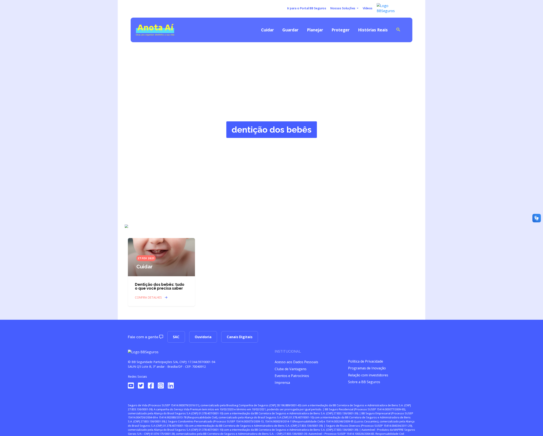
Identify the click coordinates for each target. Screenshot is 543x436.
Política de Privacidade (365, 361)
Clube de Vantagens (290, 369)
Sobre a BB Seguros (364, 382)
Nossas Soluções (343, 8)
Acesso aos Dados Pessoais (296, 362)
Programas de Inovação (367, 368)
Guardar (290, 30)
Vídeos (367, 8)
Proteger (341, 30)
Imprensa (282, 382)
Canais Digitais (239, 337)
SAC (176, 337)
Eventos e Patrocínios (292, 375)
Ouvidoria (203, 337)
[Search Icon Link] (398, 29)
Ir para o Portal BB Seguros (306, 8)
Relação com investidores (368, 375)
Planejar (315, 30)
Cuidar (267, 30)
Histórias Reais (373, 30)
